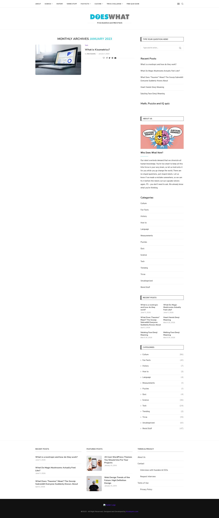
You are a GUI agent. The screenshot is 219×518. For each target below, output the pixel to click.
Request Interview (148, 477)
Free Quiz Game (133, 4)
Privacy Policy (146, 489)
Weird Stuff (72, 4)
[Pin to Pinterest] (112, 58)
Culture (98, 4)
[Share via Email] (115, 58)
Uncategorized (147, 281)
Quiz (142, 248)
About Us (141, 457)
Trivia (143, 274)
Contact (141, 464)
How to (144, 223)
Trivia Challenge (114, 4)
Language (145, 229)
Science (48, 4)
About (38, 4)
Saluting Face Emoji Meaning (153, 94)
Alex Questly (91, 54)
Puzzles (144, 242)
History (59, 4)
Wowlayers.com (132, 512)
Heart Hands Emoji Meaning (152, 87)
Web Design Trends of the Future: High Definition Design (117, 480)
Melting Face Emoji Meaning (171, 333)
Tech (86, 45)
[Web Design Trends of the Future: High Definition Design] (94, 483)
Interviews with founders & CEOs (154, 470)
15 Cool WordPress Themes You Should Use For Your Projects (118, 460)
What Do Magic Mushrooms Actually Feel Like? (160, 71)
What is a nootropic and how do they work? (158, 64)
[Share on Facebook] (106, 58)
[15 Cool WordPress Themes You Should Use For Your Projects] (94, 463)
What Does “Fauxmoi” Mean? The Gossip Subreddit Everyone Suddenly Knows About (151, 321)
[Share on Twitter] (109, 58)
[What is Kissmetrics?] (58, 60)
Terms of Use (143, 483)
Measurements (147, 236)
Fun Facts (85, 4)
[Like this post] (104, 58)
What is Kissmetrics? (97, 49)
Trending (144, 268)
